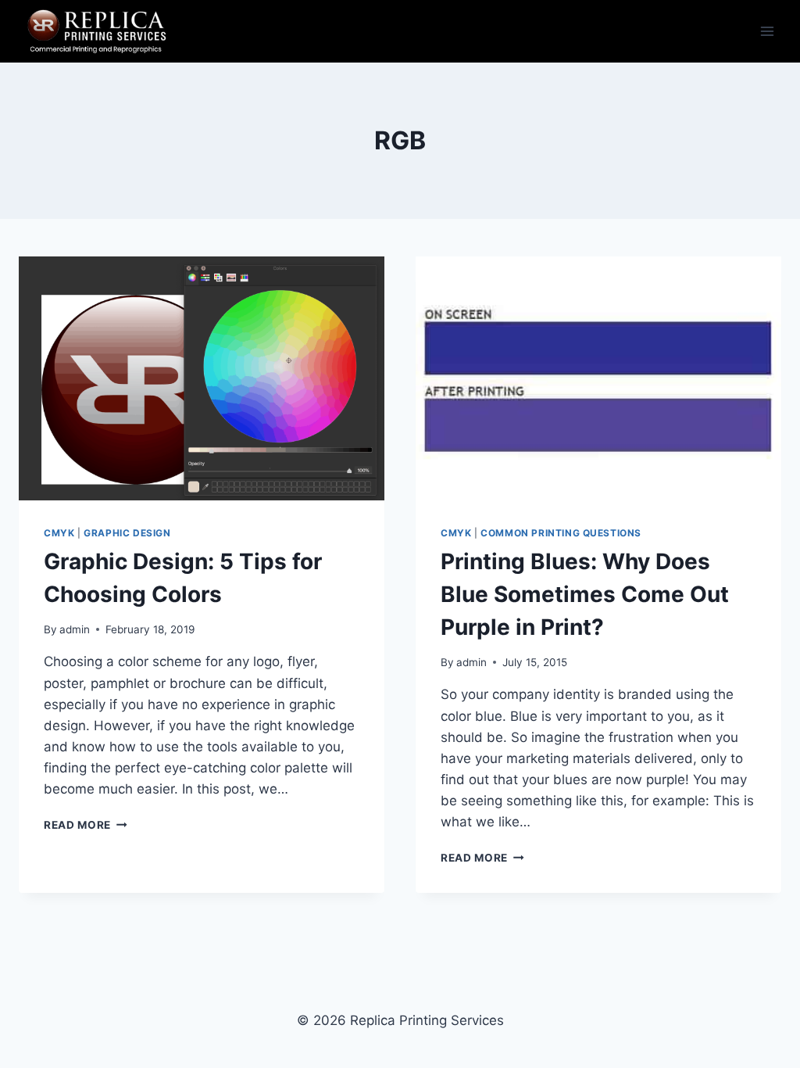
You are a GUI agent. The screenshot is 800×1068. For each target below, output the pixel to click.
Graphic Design (127, 533)
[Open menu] (766, 31)
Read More (85, 825)
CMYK (59, 533)
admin (74, 629)
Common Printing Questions (560, 533)
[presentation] (201, 378)
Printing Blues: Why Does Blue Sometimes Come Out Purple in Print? (585, 594)
